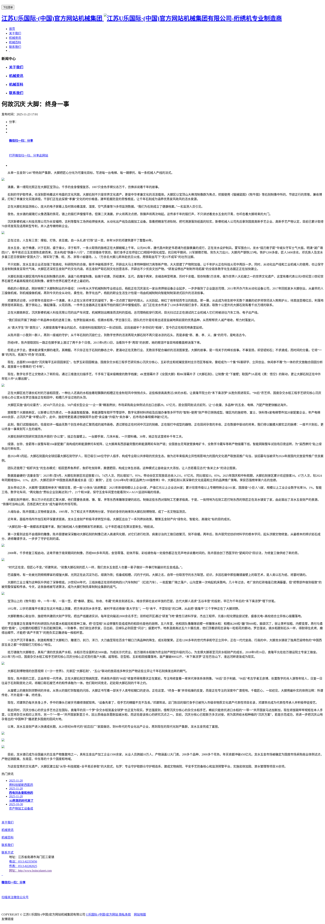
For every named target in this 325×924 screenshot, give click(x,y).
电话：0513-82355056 (23, 861)
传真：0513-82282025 (23, 866)
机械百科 (15, 42)
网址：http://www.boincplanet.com (30, 870)
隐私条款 (125, 914)
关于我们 (15, 33)
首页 (12, 28)
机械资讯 (15, 37)
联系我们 (15, 46)
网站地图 (140, 914)
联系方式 (8, 852)
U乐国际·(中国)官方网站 (102, 914)
